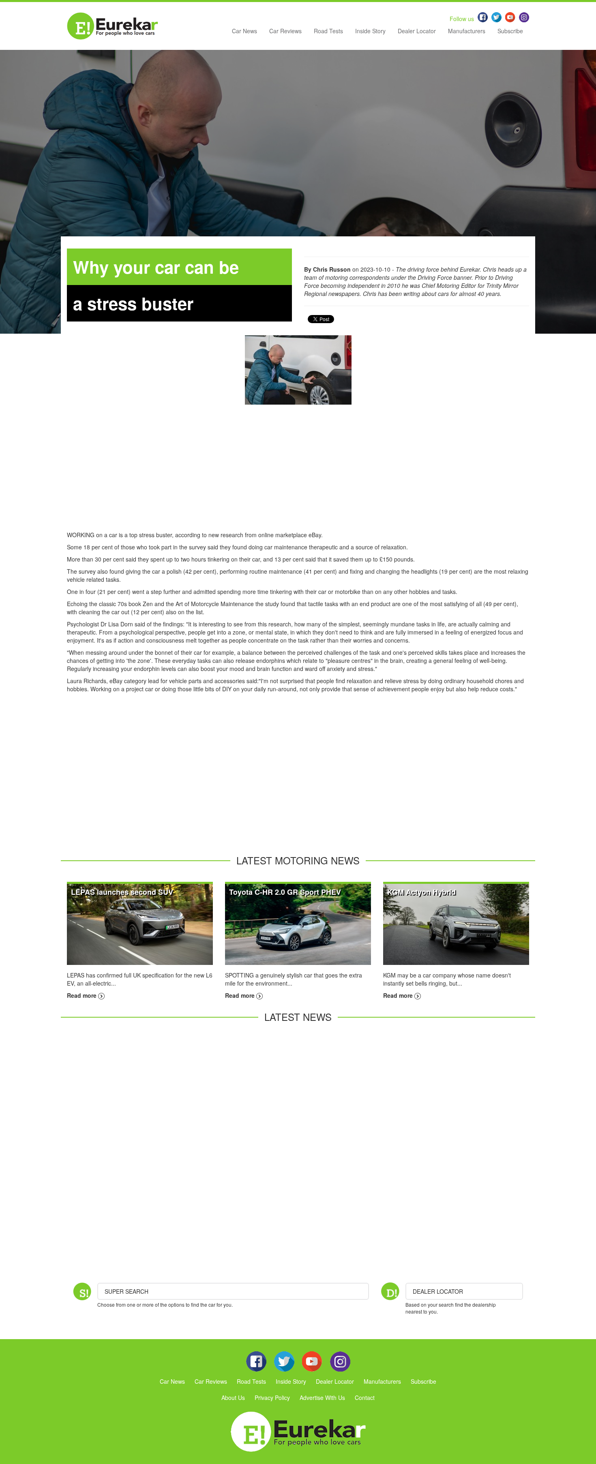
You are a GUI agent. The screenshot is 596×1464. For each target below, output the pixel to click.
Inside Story (370, 31)
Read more (82, 995)
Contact (365, 1397)
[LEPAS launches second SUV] (140, 924)
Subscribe (510, 31)
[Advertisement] (298, 474)
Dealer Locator (417, 31)
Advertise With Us (322, 1397)
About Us (233, 1397)
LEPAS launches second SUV (122, 892)
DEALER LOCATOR (438, 1291)
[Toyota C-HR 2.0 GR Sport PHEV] (298, 924)
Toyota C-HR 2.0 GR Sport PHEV (285, 892)
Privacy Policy (272, 1397)
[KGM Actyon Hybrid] (456, 924)
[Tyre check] (298, 370)
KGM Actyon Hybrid (421, 892)
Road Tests (328, 31)
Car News (244, 31)
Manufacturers (466, 31)
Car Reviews (285, 31)
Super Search (126, 1291)
